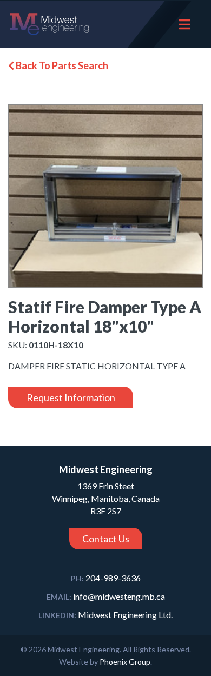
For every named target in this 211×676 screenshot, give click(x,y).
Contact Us (105, 539)
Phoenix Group (125, 661)
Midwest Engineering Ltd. (105, 614)
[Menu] (185, 24)
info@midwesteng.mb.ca (106, 596)
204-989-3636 (106, 578)
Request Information (71, 397)
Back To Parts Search (61, 65)
